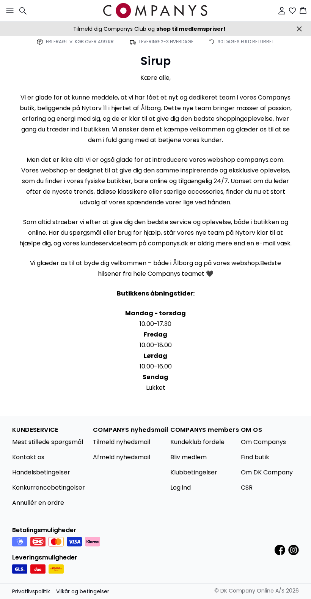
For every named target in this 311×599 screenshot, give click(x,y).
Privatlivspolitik (31, 591)
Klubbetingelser (193, 472)
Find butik (255, 457)
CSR (247, 487)
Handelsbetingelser (41, 472)
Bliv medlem (188, 457)
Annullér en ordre (38, 502)
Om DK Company (267, 472)
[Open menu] (8, 10)
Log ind (180, 487)
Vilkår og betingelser (82, 591)
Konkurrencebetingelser (48, 487)
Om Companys (263, 442)
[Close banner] (299, 29)
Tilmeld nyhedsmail (121, 442)
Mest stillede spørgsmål (47, 442)
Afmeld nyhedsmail (121, 457)
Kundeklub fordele (197, 442)
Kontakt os (28, 457)
